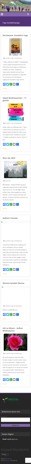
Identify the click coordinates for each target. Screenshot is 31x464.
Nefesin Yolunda (10, 218)
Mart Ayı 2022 (9, 158)
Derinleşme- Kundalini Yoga (15, 35)
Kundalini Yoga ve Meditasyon (13, 58)
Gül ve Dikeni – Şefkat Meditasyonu (13, 329)
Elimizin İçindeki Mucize (13, 283)
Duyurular (8, 181)
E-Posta (4, 417)
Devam (5, 88)
